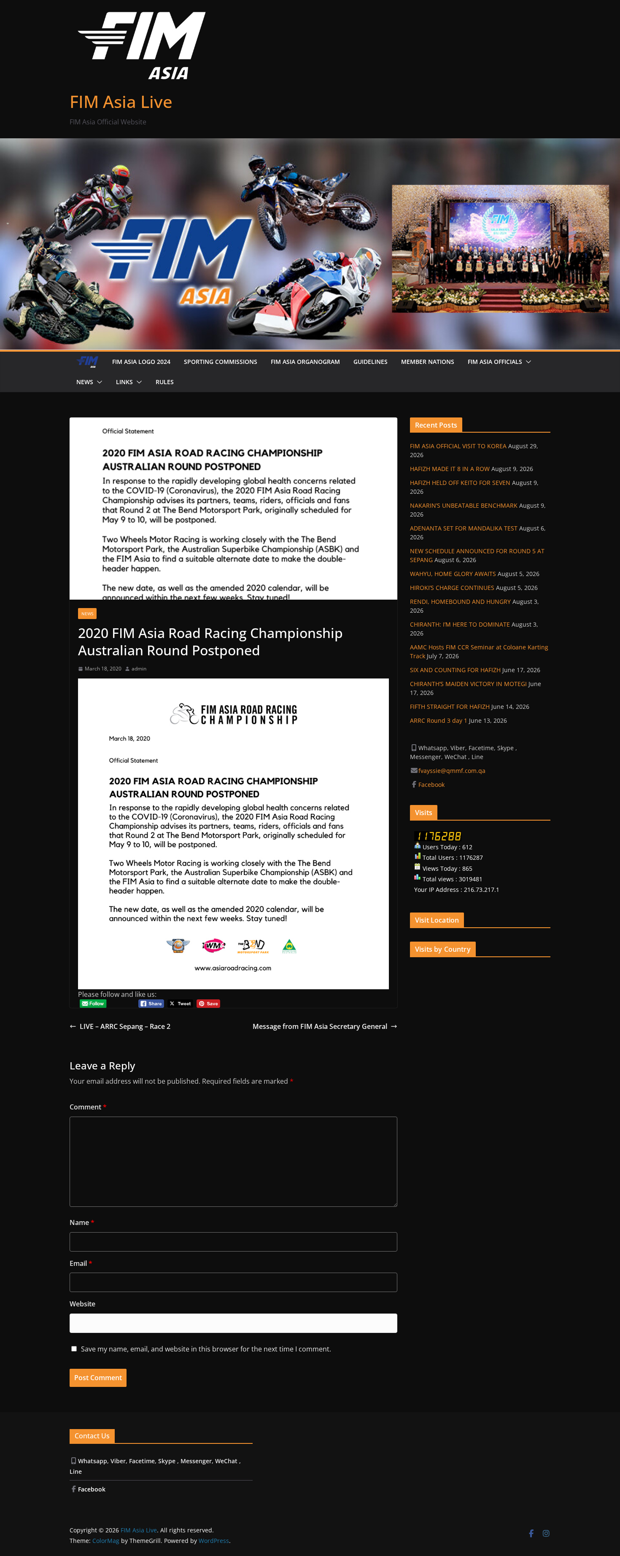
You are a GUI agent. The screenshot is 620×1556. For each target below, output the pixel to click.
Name (82, 1222)
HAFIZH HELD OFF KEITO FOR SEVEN (460, 483)
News (84, 382)
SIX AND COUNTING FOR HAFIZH (455, 670)
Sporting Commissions (220, 362)
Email (81, 1263)
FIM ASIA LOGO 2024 (141, 362)
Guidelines (370, 362)
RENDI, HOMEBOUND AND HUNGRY (460, 602)
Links (124, 382)
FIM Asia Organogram (305, 362)
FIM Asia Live (121, 101)
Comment (88, 1107)
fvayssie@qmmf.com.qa (451, 771)
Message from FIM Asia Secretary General (320, 1026)
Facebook (432, 785)
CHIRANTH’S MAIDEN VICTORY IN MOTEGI (468, 684)
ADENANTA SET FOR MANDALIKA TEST (464, 528)
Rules (165, 382)
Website (82, 1303)
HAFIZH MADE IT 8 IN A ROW (450, 469)
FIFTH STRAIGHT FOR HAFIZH (450, 707)
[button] (526, 362)
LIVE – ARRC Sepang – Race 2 (125, 1026)
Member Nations (427, 362)
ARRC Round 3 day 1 (438, 720)
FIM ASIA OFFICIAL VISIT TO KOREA (458, 446)
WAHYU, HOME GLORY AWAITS (453, 574)
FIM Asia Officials (495, 362)
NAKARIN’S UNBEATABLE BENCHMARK (464, 505)
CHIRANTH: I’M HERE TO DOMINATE (460, 624)
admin (139, 668)
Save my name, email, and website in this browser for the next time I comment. (206, 1349)
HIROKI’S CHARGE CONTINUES (452, 588)
